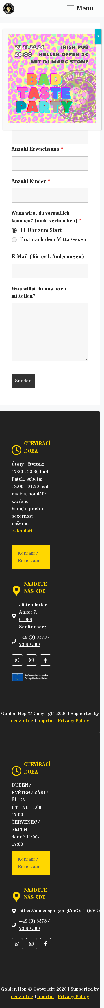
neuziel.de (22, 720)
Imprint (45, 720)
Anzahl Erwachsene (37, 149)
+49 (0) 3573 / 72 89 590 (34, 641)
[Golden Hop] (8, 8)
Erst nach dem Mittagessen (53, 240)
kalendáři (22, 530)
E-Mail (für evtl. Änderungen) (48, 256)
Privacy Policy (73, 720)
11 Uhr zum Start (41, 230)
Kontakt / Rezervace (29, 557)
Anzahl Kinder (31, 181)
